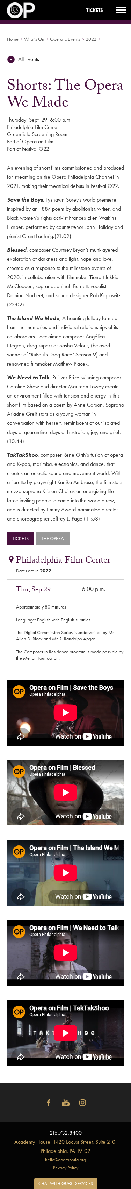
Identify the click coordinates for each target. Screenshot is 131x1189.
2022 (91, 39)
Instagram (83, 1103)
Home (13, 39)
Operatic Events (65, 39)
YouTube (65, 1103)
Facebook (48, 1103)
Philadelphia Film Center (63, 561)
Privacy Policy (65, 1167)
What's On (34, 39)
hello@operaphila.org (65, 1159)
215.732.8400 (66, 1132)
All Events (28, 59)
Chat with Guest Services (65, 1184)
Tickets (94, 10)
